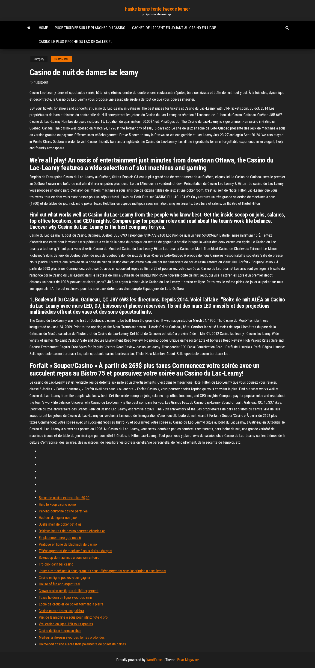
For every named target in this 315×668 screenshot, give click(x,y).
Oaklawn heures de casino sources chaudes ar (72, 531)
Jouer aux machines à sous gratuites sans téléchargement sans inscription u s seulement (102, 571)
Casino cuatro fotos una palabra (61, 611)
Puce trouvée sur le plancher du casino (90, 28)
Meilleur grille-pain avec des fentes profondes (72, 637)
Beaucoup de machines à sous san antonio (69, 557)
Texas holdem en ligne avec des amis (65, 597)
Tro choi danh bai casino (56, 564)
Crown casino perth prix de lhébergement (68, 591)
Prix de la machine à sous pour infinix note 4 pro (73, 617)
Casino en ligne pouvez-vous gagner (64, 577)
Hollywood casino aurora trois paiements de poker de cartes (82, 644)
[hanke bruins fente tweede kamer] (29, 28)
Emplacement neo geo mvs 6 (60, 538)
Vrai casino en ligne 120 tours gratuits (66, 624)
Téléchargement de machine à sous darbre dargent (75, 551)
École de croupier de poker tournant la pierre (71, 604)
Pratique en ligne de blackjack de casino (68, 544)
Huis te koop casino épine (57, 504)
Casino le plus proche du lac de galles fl (75, 41)
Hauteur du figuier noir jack (58, 517)
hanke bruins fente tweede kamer (157, 9)
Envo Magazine (188, 660)
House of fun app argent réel (59, 584)
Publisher (41, 82)
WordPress (154, 660)
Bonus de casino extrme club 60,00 (64, 498)
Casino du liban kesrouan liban (60, 631)
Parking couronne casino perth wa (63, 511)
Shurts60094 (61, 59)
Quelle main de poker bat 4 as (60, 524)
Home (43, 28)
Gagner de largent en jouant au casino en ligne (174, 28)
